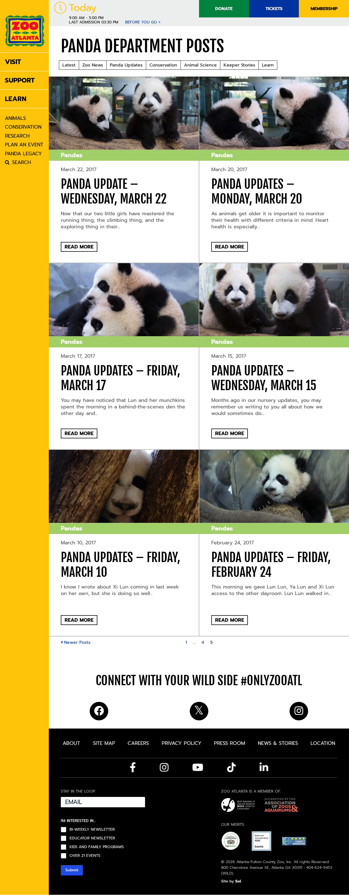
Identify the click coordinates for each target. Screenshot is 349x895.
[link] (25, 26)
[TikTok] (231, 767)
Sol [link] (238, 881)
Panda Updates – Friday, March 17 (120, 378)
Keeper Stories (239, 65)
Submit (71, 870)
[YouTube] (197, 767)
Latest (69, 65)
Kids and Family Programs (97, 847)
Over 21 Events (85, 855)
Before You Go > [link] (143, 22)
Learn (268, 65)
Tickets (274, 8)
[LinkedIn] (264, 767)
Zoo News (92, 65)
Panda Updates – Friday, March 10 (120, 565)
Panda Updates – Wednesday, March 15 (263, 378)
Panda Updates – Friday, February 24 (271, 565)
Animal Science (200, 65)
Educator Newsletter (92, 838)
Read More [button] (79, 247)
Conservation (163, 65)
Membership (324, 8)
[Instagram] (164, 767)
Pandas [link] (71, 155)
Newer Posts (76, 642)
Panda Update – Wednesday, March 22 (114, 192)
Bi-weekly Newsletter (92, 829)
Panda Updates (126, 65)
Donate (224, 8)
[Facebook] (133, 767)
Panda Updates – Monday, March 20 (256, 192)
